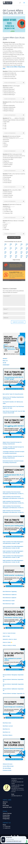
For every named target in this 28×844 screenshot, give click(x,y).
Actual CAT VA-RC (7, 807)
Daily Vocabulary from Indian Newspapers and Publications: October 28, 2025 (13, 551)
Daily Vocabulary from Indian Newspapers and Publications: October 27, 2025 (13, 556)
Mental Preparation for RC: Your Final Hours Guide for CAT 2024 (13, 407)
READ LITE (5, 360)
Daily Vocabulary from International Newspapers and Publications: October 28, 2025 (13, 502)
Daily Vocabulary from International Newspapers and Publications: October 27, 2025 (13, 506)
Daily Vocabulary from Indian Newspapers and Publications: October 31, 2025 (13, 542)
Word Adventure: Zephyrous (10, 594)
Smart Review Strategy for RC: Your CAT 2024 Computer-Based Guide (14, 412)
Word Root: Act (6, 732)
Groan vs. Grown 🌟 (7, 642)
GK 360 (4, 362)
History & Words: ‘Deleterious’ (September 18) (13, 680)
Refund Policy (6, 817)
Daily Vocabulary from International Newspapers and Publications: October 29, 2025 (13, 511)
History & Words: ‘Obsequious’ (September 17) (13, 675)
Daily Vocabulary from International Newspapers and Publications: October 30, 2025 (13, 497)
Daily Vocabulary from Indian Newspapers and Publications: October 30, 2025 (13, 547)
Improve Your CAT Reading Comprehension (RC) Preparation (13, 397)
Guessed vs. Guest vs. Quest (10, 639)
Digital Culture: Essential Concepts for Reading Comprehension (12, 443)
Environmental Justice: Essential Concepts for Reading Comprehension (13, 461)
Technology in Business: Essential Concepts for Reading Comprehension (13, 452)
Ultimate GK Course (7, 764)
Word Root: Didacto (7, 735)
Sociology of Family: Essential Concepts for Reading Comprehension (13, 447)
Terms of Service (7, 813)
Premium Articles (7, 770)
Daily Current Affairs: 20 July (14, 237)
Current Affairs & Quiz (8, 766)
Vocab (4, 803)
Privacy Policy (6, 815)
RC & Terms (6, 805)
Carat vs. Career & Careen (9, 633)
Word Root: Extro (7, 723)
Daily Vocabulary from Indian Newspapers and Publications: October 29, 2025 (13, 561)
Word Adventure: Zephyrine (9, 597)
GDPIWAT (5, 358)
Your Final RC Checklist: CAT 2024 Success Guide (13, 402)
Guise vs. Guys (6, 636)
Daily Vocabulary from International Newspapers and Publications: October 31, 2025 (13, 492)
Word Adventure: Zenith (9, 600)
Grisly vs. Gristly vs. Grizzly (9, 645)
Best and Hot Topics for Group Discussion (13, 394)
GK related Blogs (7, 768)
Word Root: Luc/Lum (8, 726)
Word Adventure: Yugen (8, 603)
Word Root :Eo (6, 729)
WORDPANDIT (6, 364)
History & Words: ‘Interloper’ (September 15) (13, 693)
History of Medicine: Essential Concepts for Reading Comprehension (13, 457)
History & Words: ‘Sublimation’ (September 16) (13, 689)
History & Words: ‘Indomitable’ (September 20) (13, 684)
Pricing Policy (6, 818)
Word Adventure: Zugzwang (10, 591)
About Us (5, 802)
